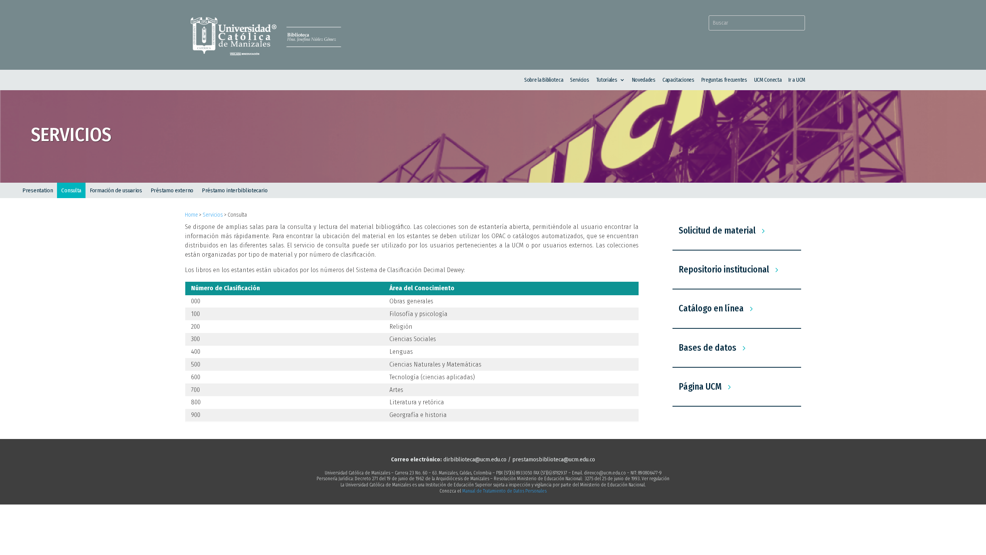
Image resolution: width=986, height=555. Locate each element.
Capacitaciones (678, 80)
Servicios (579, 80)
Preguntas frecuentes (724, 80)
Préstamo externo (172, 190)
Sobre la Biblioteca (543, 80)
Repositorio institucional (724, 269)
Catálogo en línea (711, 308)
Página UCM (700, 386)
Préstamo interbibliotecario (235, 190)
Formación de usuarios (116, 190)
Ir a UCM (796, 80)
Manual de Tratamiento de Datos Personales (504, 491)
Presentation (37, 190)
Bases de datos (707, 347)
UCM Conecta (768, 80)
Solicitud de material (717, 230)
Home (191, 215)
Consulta (71, 190)
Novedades (644, 80)
